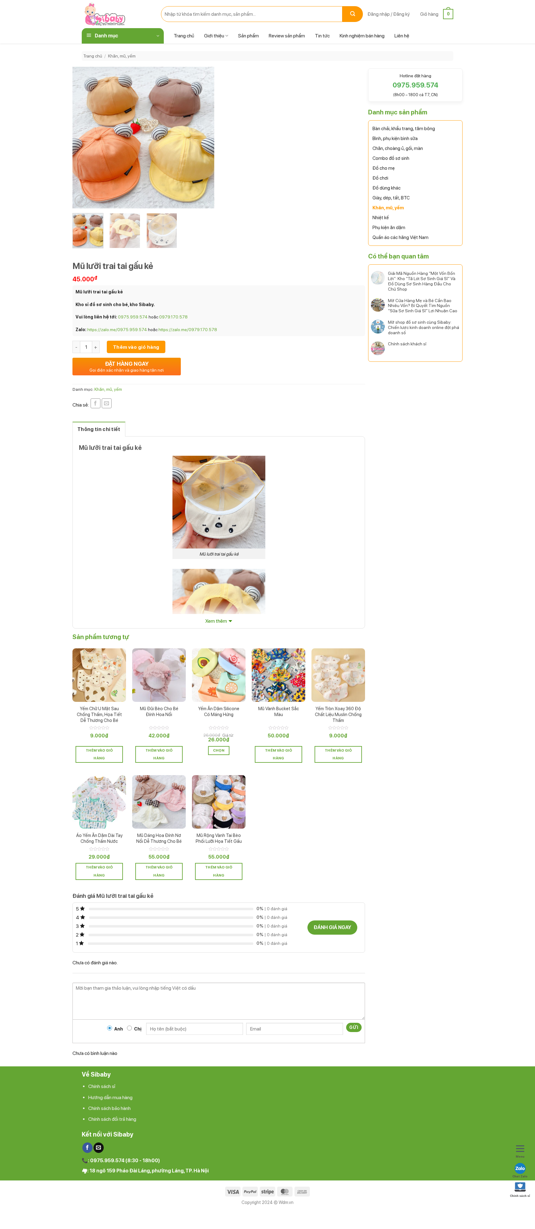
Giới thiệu (214, 36)
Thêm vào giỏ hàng (136, 347)
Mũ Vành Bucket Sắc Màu (278, 711)
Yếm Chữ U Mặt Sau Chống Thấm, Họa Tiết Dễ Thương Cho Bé (99, 714)
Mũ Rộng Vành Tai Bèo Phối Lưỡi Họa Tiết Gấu (219, 838)
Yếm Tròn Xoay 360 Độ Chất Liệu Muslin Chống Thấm (338, 714)
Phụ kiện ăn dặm (388, 227)
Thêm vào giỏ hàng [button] (99, 754)
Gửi (353, 1027)
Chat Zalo (520, 1176)
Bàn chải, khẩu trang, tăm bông (403, 128)
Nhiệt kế (380, 217)
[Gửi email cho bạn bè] (107, 403)
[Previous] (83, 137)
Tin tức (322, 36)
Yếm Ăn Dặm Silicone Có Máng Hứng (218, 711)
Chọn (218, 750)
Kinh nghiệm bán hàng (362, 36)
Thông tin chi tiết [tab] (98, 429)
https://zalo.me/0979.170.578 (188, 329)
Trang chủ (184, 36)
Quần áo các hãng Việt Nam (400, 237)
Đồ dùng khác (386, 188)
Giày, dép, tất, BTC (391, 198)
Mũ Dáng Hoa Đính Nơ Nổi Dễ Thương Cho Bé (159, 838)
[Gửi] (352, 14)
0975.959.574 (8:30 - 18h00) (125, 1160)
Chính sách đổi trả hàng (112, 1119)
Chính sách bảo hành (109, 1108)
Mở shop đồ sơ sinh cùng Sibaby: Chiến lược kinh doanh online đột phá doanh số (423, 327)
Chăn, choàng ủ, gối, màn (397, 148)
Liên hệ (401, 36)
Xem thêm (216, 621)
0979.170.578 (173, 316)
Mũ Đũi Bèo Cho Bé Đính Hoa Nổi (159, 711)
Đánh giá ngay (332, 927)
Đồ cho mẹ (383, 168)
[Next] (203, 137)
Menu (520, 1156)
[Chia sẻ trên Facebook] (95, 403)
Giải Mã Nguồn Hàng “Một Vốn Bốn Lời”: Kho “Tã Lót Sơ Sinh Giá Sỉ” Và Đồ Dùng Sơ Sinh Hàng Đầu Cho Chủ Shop (421, 281)
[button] (388, 14)
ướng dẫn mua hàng (112, 1097)
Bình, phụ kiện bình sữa (395, 138)
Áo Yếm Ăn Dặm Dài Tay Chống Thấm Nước (99, 838)
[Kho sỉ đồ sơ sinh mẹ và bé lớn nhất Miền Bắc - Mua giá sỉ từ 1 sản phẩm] (117, 14)
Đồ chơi (380, 178)
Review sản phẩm (287, 36)
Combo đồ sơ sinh (390, 158)
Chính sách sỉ (101, 1086)
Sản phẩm (248, 36)
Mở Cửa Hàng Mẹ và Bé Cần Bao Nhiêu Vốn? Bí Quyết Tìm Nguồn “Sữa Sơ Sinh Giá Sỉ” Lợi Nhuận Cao (422, 306)
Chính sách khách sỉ (407, 343)
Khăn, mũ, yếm (122, 55)
